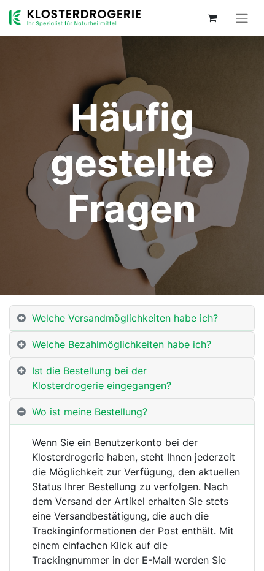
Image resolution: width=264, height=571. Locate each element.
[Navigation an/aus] (242, 18)
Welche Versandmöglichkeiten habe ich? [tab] (125, 318)
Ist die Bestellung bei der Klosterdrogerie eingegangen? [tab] (101, 378)
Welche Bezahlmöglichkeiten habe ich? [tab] (121, 344)
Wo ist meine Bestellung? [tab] (89, 412)
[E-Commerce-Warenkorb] (212, 18)
